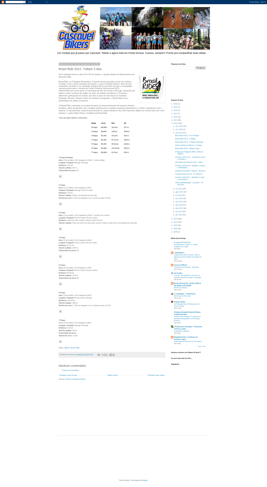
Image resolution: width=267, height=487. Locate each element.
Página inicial (112, 375)
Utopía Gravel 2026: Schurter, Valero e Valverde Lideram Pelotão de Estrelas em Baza (188, 257)
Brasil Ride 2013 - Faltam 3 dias (187, 148)
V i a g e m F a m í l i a (182, 242)
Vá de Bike (178, 273)
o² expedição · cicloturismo (184, 294)
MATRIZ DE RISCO (180, 288)
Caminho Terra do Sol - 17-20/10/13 (188, 174)
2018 (176, 110)
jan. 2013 (179, 215)
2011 (176, 222)
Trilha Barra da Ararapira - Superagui (186, 267)
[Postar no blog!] (105, 354)
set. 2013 (179, 189)
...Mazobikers (179, 253)
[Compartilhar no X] (108, 354)
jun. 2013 (179, 198)
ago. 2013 (179, 192)
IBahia (67, 348)
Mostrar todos (202, 346)
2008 (176, 232)
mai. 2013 (179, 202)
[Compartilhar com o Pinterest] (113, 354)
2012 (176, 219)
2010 (176, 225)
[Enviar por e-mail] (103, 354)
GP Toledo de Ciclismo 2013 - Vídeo (189, 162)
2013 (176, 123)
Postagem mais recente (68, 375)
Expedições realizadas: (182, 331)
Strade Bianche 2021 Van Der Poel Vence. (188, 341)
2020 (176, 107)
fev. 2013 (179, 212)
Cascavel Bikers (180, 265)
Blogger (145, 480)
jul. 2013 (178, 195)
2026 (176, 104)
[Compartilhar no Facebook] (110, 354)
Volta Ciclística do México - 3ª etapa (188, 145)
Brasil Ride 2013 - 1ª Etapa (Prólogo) (189, 142)
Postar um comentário (70, 370)
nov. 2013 (179, 129)
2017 (176, 114)
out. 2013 (179, 133)
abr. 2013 (179, 205)
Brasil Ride (75, 348)
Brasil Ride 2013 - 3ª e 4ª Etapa (187, 136)
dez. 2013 (179, 126)
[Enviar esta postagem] (98, 354)
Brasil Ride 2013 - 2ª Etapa (185, 139)
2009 (176, 229)
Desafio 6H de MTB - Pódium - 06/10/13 (190, 171)
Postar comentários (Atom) (75, 379)
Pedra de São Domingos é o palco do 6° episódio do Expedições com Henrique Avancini (187, 319)
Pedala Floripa (179, 302)
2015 (176, 117)
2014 (176, 120)
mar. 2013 (179, 208)
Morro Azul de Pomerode (182, 296)
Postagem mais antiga (156, 375)
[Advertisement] (183, 83)
